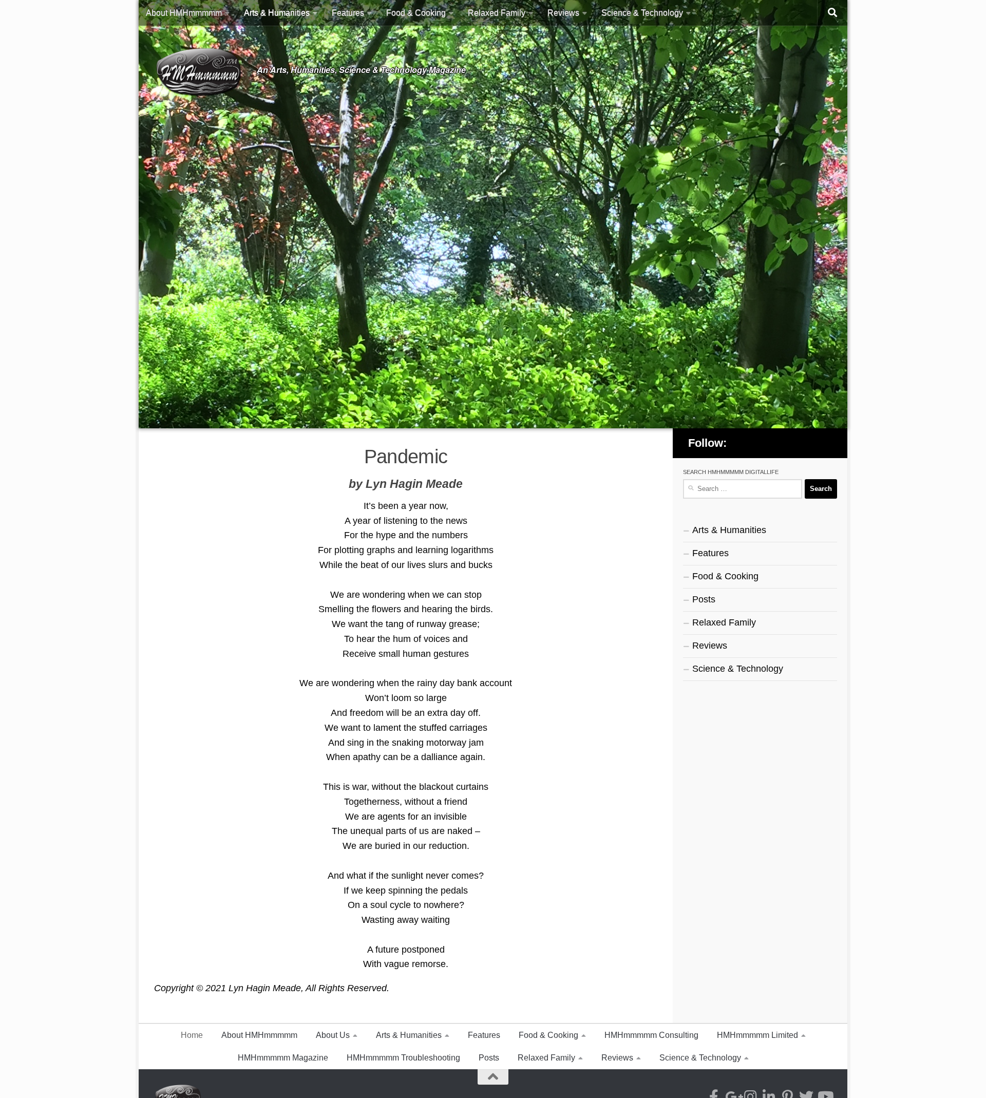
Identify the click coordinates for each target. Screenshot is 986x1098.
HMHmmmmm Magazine (283, 1057)
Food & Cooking (416, 12)
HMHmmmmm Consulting (651, 1035)
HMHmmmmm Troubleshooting (403, 1057)
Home (192, 1035)
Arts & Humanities (277, 12)
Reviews (563, 12)
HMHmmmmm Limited (757, 1035)
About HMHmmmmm (184, 12)
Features (348, 12)
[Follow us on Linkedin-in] (787, 442)
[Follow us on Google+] (760, 442)
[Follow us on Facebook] (746, 442)
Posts (703, 599)
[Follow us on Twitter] (814, 442)
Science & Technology (642, 12)
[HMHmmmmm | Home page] (200, 71)
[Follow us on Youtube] (827, 442)
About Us (333, 1035)
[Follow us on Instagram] (774, 442)
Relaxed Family (496, 12)
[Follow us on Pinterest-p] (800, 442)
